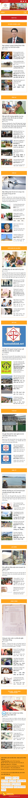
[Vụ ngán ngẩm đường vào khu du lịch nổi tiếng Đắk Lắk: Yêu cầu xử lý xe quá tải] (6, 73)
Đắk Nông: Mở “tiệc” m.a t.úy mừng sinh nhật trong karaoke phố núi (18, 133)
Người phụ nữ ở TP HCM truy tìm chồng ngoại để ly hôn (18, 282)
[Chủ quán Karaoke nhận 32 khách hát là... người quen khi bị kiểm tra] (6, 161)
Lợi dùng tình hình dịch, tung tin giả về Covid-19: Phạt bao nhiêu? (18, 679)
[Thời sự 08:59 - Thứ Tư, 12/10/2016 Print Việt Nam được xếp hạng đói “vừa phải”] (6, 581)
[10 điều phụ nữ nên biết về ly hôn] (14, 259)
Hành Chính (14, 601)
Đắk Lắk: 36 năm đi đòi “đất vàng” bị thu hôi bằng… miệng (18, 387)
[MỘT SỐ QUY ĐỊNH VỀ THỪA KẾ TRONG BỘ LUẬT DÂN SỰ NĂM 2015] (6, 448)
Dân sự (14, 173)
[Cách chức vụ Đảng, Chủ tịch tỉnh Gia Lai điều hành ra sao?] (6, 670)
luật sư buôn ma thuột (16, 783)
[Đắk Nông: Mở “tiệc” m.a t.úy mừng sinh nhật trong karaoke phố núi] (6, 133)
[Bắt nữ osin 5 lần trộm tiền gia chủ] (6, 227)
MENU (3, 12)
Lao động (14, 547)
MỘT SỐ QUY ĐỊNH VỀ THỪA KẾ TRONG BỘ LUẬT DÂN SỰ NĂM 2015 (19, 446)
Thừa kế (14, 411)
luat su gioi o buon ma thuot (7, 786)
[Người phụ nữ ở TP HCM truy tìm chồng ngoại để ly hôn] (6, 282)
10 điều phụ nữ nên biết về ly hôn (13, 269)
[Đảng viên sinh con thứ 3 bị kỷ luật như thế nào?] (6, 589)
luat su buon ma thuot (6, 783)
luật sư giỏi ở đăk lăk (21, 780)
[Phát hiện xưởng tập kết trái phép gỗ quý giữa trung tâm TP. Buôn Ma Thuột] (6, 524)
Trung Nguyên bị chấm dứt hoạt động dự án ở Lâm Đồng (18, 514)
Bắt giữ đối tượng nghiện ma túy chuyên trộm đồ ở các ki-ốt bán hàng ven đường (12, 118)
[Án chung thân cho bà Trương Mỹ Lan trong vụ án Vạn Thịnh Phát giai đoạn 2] (6, 55)
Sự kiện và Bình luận (14, 24)
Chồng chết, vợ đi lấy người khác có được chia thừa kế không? (18, 215)
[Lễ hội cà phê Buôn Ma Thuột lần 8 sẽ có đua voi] (6, 64)
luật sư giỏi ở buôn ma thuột (19, 786)
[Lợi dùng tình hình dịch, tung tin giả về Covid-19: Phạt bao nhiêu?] (6, 680)
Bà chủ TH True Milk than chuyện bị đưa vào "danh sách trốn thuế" (19, 651)
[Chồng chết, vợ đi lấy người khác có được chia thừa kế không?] (6, 216)
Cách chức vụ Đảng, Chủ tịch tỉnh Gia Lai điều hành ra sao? (18, 669)
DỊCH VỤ (14, 18)
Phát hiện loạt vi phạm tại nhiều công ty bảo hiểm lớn (12, 714)
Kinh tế (14, 470)
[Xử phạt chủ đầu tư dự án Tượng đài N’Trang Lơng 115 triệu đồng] (6, 237)
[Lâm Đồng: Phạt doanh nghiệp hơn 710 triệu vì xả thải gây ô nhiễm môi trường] (6, 661)
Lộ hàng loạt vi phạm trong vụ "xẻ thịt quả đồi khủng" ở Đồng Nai (18, 399)
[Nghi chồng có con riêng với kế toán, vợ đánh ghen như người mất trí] (6, 302)
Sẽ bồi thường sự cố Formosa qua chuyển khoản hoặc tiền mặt (13, 491)
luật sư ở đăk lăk (12, 780)
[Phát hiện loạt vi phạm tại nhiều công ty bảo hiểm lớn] (14, 703)
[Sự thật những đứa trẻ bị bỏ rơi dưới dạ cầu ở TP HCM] (5, 206)
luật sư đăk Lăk (16, 777)
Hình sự (14, 97)
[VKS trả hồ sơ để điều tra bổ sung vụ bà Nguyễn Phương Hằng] (6, 143)
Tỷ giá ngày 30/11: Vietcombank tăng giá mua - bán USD (18, 735)
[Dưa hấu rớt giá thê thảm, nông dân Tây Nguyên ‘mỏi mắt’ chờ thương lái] (6, 536)
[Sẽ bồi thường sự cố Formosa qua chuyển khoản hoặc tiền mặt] (14, 480)
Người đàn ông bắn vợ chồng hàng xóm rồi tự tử (18, 151)
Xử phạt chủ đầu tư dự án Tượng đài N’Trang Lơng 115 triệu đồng (18, 236)
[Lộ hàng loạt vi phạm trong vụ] (6, 399)
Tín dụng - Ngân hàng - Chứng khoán (14, 692)
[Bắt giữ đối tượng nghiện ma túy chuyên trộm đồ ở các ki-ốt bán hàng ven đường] (14, 107)
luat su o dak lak (5, 780)
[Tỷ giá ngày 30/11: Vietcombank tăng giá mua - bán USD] (6, 735)
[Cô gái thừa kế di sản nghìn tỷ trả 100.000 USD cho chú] (14, 422)
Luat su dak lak (8, 777)
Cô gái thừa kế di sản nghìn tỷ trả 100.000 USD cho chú (13, 435)
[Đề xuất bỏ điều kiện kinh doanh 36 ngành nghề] (14, 557)
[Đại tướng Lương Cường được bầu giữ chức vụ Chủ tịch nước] (14, 35)
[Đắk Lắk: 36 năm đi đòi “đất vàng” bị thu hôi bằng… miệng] (6, 389)
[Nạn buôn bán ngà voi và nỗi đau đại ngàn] (6, 85)
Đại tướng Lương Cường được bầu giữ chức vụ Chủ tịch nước (13, 46)
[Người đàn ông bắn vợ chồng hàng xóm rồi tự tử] (6, 152)
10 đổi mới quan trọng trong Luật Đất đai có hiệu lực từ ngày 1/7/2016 (13, 350)
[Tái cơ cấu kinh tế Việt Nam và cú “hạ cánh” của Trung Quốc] (6, 505)
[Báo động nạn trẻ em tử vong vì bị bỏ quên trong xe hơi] (14, 182)
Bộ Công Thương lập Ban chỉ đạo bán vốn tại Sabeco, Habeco (19, 726)
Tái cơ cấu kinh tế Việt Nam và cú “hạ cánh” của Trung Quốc (19, 505)
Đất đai (14, 322)
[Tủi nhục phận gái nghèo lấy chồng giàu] (6, 311)
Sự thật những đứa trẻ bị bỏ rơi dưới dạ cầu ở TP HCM (18, 206)
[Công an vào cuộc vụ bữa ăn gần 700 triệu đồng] (14, 620)
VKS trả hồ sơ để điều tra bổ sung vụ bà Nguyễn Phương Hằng (18, 142)
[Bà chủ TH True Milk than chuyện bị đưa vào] (6, 651)
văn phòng (4, 789)
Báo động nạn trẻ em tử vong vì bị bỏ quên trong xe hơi (13, 192)
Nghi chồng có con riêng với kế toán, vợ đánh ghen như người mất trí (18, 301)
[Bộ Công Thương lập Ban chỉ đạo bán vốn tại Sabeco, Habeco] (6, 726)
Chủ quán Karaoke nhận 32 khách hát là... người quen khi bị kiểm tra (18, 161)
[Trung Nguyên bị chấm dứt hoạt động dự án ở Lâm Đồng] (6, 515)
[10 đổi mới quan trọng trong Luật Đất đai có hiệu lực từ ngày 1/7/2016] (14, 336)
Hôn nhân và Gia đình (14, 248)
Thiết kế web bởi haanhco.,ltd (14, 796)
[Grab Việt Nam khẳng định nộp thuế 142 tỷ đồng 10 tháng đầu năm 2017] (6, 745)
